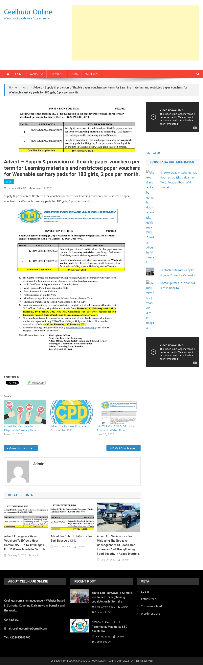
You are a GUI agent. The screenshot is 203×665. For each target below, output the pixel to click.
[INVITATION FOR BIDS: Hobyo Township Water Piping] (118, 412)
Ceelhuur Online (28, 12)
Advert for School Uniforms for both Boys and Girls (71, 538)
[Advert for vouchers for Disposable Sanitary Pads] (25, 412)
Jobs (8, 181)
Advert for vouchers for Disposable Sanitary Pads (20, 428)
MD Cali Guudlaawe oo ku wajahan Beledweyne (125, 448)
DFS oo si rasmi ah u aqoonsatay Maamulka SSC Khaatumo (109, 627)
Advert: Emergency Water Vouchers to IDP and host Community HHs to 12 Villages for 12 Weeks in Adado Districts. (25, 543)
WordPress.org (150, 613)
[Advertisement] (137, 32)
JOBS (74, 73)
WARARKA (36, 73)
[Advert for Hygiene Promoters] (71, 412)
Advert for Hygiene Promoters (69, 426)
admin (37, 188)
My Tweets (153, 152)
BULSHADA (91, 73)
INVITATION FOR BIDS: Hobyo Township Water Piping (116, 428)
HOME (19, 73)
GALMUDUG (57, 73)
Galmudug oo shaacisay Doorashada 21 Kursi (23, 448)
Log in (145, 591)
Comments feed (151, 606)
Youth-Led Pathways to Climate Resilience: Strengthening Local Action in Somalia (112, 597)
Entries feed (148, 599)
